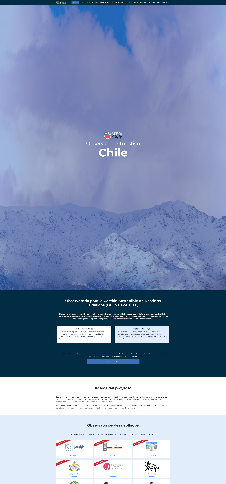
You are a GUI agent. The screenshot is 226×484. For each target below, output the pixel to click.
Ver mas (74, 455)
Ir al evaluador (113, 362)
